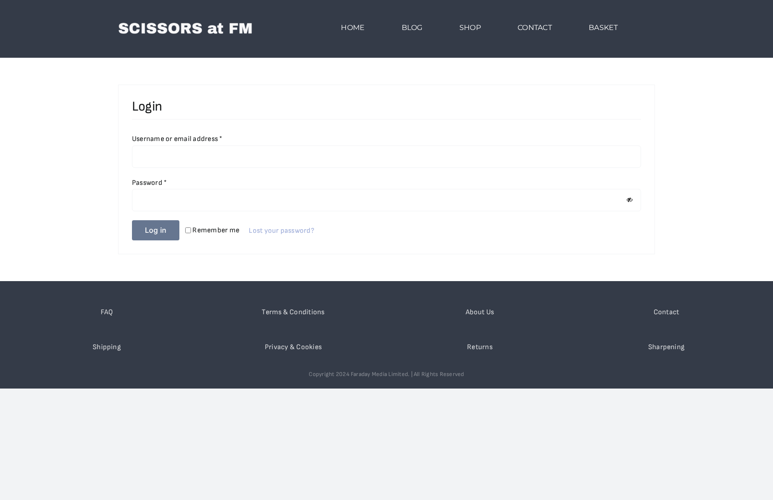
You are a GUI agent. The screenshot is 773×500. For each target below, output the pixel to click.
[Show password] (629, 200)
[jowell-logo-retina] (185, 17)
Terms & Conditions (293, 312)
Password (149, 183)
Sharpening (666, 347)
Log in (155, 230)
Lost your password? (281, 230)
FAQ (107, 312)
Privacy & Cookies (293, 347)
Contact (667, 312)
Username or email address (177, 139)
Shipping (107, 347)
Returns (480, 347)
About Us (480, 312)
